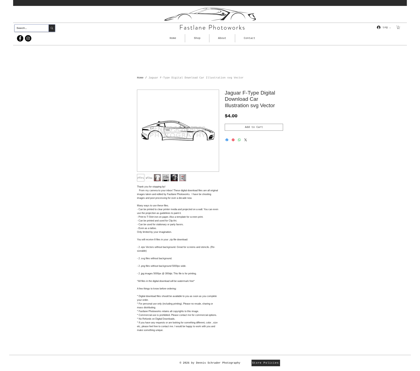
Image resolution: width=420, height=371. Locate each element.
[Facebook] (20, 38)
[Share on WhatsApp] (239, 140)
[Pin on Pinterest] (233, 140)
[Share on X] (246, 140)
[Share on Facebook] (227, 140)
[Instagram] (28, 38)
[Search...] (52, 28)
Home (140, 77)
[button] (197, 38)
